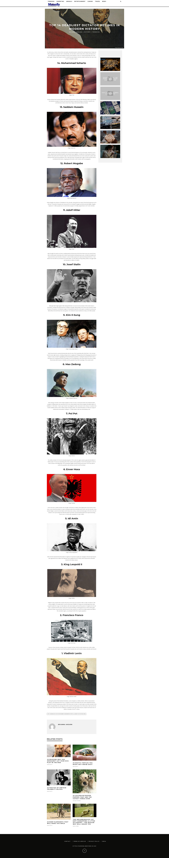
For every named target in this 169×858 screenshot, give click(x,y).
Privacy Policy (94, 841)
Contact (67, 841)
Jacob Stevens (77, 800)
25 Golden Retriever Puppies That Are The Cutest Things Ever (82, 797)
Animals (69, 1)
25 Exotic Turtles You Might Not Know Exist (83, 763)
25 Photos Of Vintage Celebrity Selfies (56, 788)
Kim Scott (49, 764)
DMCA (104, 841)
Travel (97, 1)
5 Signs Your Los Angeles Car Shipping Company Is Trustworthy (110, 137)
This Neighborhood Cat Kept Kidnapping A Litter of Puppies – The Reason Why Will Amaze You (84, 822)
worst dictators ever (80, 713)
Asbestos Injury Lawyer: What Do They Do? (110, 151)
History (87, 32)
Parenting (60, 1)
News (104, 1)
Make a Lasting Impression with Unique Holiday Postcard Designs (110, 107)
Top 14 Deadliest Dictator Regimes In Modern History (60, 713)
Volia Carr (76, 826)
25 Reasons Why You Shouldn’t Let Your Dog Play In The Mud (58, 761)
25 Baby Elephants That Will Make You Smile (57, 822)
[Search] (120, 1)
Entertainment (79, 1)
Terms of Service (79, 841)
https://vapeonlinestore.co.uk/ (84, 846)
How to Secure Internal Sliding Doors (110, 93)
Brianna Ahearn (75, 32)
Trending (51, 1)
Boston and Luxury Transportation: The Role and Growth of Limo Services (110, 122)
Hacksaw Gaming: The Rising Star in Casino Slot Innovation (110, 79)
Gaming (90, 1)
